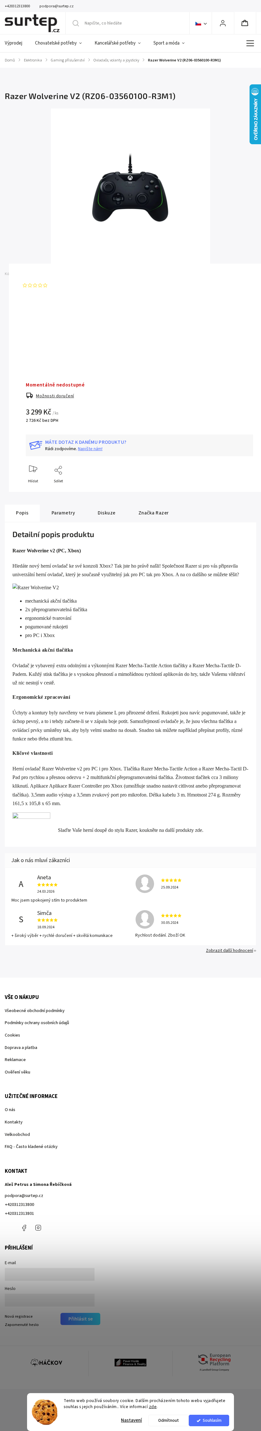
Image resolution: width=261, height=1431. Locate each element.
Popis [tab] (22, 512)
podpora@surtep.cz (24, 1196)
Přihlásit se (80, 1318)
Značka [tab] (153, 512)
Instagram (38, 1228)
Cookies (12, 1035)
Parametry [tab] (63, 512)
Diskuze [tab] (107, 512)
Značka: (34, 274)
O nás (10, 1110)
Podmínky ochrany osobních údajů (37, 1023)
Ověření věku (17, 1072)
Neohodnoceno (65, 285)
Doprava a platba (21, 1048)
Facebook (24, 1228)
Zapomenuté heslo (22, 1325)
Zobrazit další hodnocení (229, 950)
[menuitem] (17, 43)
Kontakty (14, 1122)
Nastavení (131, 1420)
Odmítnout (168, 1420)
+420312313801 (19, 1213)
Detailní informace (41, 339)
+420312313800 (19, 1204)
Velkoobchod (17, 1134)
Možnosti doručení (55, 396)
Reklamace (15, 1060)
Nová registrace (19, 1316)
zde (153, 1407)
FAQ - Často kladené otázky (31, 1147)
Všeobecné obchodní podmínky (35, 1011)
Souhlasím (212, 1420)
